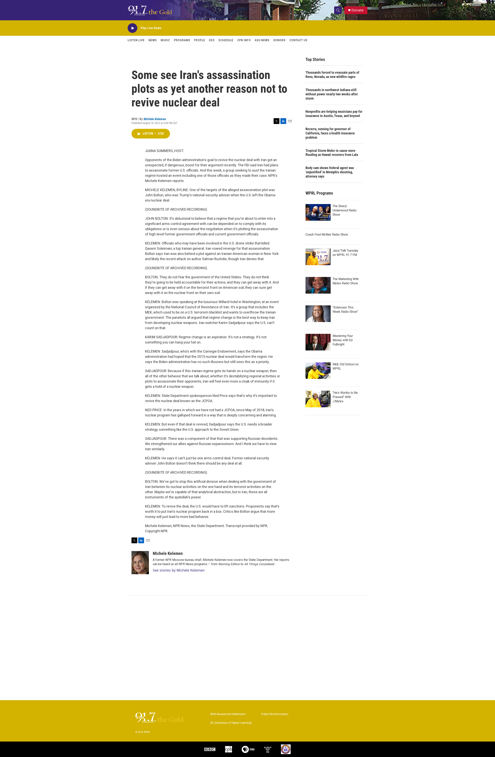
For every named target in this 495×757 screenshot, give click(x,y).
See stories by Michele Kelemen (179, 570)
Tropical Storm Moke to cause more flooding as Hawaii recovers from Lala (332, 153)
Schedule (225, 40)
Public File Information (274, 714)
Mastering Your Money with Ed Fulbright (343, 340)
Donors (279, 40)
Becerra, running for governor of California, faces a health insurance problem (330, 133)
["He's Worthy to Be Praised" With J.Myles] (318, 399)
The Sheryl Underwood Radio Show (345, 210)
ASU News (262, 40)
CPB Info (244, 40)
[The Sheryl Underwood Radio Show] (318, 212)
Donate (358, 10)
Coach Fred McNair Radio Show (327, 234)
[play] (132, 28)
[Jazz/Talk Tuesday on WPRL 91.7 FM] (318, 257)
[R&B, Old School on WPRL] (318, 370)
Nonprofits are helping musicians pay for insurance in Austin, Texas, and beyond (334, 113)
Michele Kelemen (155, 119)
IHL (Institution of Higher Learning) (231, 722)
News (152, 40)
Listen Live (136, 40)
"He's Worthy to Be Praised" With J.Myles (345, 397)
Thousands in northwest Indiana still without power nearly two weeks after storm (332, 94)
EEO (212, 40)
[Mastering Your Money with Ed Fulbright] (318, 342)
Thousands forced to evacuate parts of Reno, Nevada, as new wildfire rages (332, 74)
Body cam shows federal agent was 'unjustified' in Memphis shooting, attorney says (330, 172)
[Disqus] (247, 648)
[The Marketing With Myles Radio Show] (318, 285)
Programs (182, 40)
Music (165, 40)
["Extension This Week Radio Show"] (318, 313)
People (199, 40)
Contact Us (298, 40)
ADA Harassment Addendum (228, 714)
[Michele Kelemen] (140, 562)
